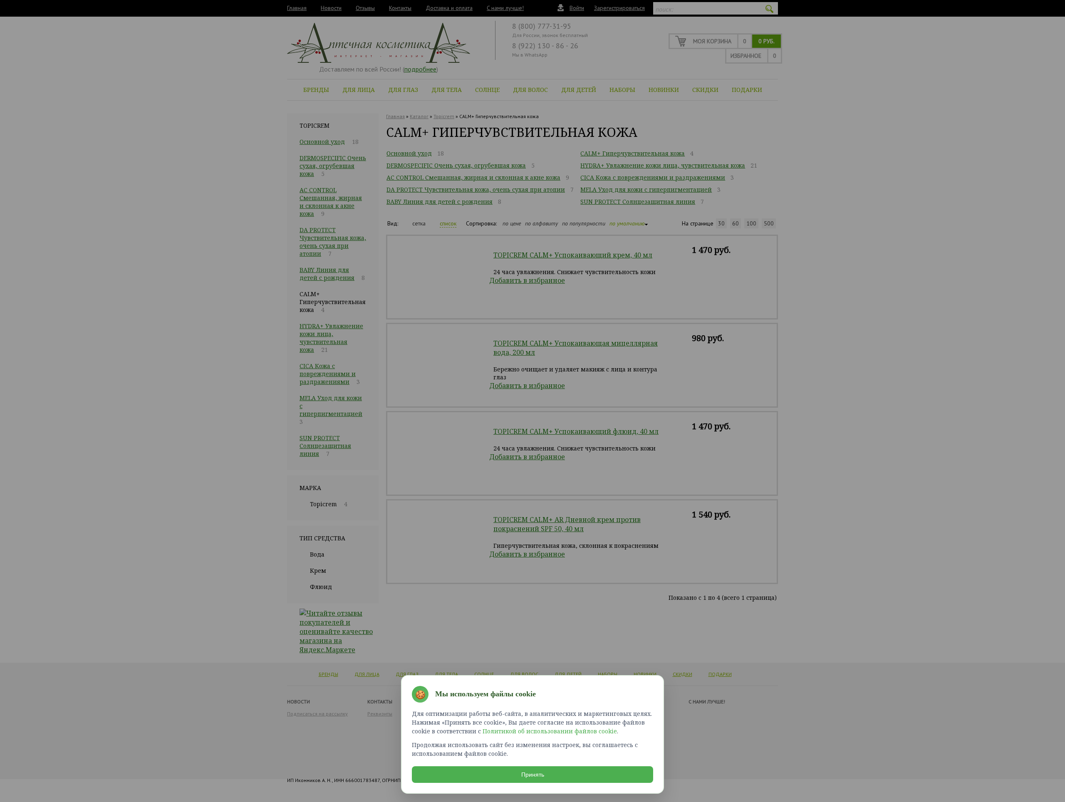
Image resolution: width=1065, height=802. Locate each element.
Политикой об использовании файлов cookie (550, 731)
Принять (532, 774)
